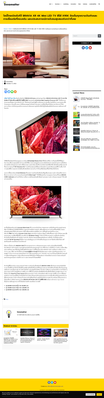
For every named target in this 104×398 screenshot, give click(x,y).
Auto (79, 4)
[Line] (12, 91)
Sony (7, 299)
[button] (86, 43)
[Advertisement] (84, 69)
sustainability (92, 4)
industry (85, 4)
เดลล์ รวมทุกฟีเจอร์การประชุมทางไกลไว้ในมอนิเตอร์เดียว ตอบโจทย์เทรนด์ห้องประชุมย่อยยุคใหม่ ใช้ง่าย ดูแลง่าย (61, 340)
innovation (73, 4)
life (99, 4)
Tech (10, 29)
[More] (15, 91)
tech (50, 4)
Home (5, 29)
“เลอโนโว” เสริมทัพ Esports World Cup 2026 (43, 339)
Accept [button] (99, 394)
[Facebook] (5, 91)
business (57, 4)
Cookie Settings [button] (90, 394)
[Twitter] (8, 91)
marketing (65, 4)
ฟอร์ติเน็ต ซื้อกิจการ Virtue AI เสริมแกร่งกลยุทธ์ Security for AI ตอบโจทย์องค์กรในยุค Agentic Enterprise (27, 340)
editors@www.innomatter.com (55, 386)
